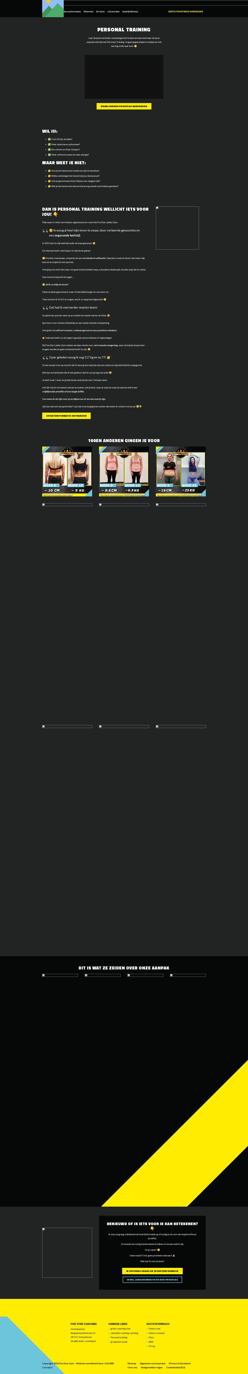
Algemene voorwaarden (152, 1363)
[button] (82, 11)
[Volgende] (51, 986)
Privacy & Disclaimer (180, 1363)
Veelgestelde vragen (152, 1367)
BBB (151, 1341)
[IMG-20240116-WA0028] (60, 1081)
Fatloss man (154, 1328)
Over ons (132, 1367)
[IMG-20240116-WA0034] (188, 1081)
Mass (151, 1337)
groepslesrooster (119, 1341)
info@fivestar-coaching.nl (83, 1341)
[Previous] (35, 978)
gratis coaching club (120, 1328)
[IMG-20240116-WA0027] (103, 1081)
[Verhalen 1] (145, 1081)
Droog (152, 1346)
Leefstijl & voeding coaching (124, 1333)
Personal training (119, 1337)
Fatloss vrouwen (157, 1333)
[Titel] (53, 10)
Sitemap (131, 1363)
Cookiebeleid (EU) (175, 1367)
